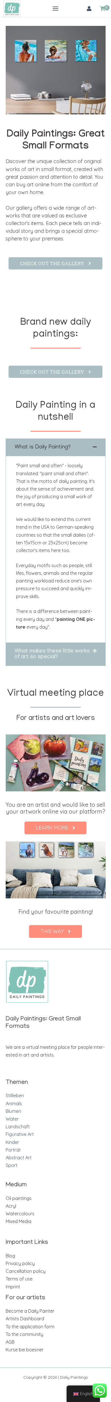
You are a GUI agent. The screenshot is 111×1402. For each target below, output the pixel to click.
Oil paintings (19, 1198)
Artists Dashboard (25, 1318)
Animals (14, 1103)
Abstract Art (19, 1157)
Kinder (12, 1142)
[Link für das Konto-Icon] (89, 8)
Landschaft (18, 1126)
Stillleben (15, 1095)
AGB (10, 1342)
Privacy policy (20, 1263)
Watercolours (20, 1213)
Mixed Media (18, 1221)
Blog (10, 1256)
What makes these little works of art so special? (52, 654)
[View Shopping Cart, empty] (102, 8)
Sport (11, 1165)
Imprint (13, 1287)
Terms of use (19, 1279)
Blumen (13, 1111)
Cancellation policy (26, 1271)
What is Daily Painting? (43, 447)
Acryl (11, 1206)
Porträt (13, 1150)
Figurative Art (20, 1134)
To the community (24, 1334)
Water (12, 1119)
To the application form (30, 1326)
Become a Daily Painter (30, 1311)
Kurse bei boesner (25, 1349)
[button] (55, 447)
